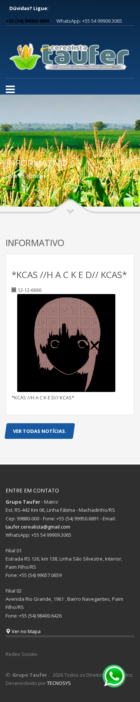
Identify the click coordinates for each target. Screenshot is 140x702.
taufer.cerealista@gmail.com (38, 526)
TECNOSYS (59, 683)
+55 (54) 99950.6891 (28, 20)
